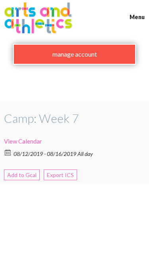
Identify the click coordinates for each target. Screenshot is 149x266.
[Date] (8, 152)
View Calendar (23, 141)
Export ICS (60, 174)
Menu (137, 17)
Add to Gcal (22, 174)
